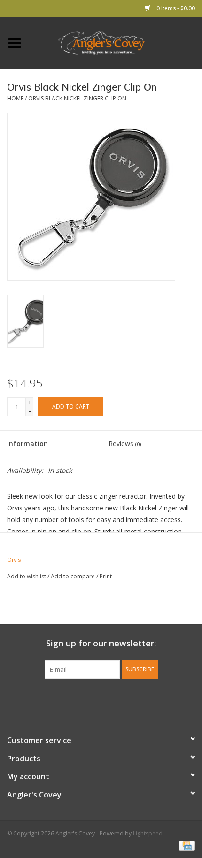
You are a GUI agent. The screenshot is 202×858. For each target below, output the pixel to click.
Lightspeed (148, 833)
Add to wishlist (26, 576)
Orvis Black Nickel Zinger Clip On (77, 98)
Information (27, 443)
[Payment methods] (185, 845)
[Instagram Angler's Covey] (117, 698)
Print (106, 576)
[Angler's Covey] (116, 42)
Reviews (125, 443)
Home (15, 98)
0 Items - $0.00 (175, 8)
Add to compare (73, 576)
